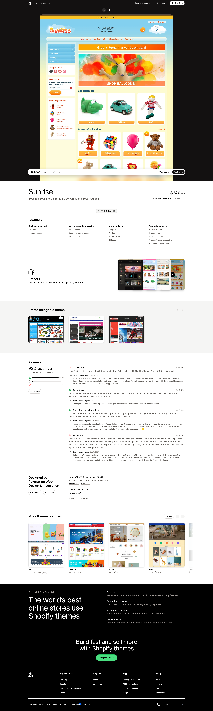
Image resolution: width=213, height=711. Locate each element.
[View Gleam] (130, 274)
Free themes (96, 684)
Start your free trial (107, 657)
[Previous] (177, 310)
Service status (160, 693)
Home (62, 693)
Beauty (63, 684)
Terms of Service (35, 704)
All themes (49, 492)
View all (169, 516)
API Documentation (131, 684)
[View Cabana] (158, 274)
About (157, 680)
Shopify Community (131, 688)
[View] (46, 330)
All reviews (35, 391)
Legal (156, 688)
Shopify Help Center (131, 680)
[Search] (157, 3)
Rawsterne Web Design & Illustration (170, 198)
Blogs (125, 693)
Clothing (63, 680)
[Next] (183, 310)
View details (74, 483)
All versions (85, 483)
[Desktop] (104, 10)
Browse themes (141, 3)
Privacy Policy (51, 704)
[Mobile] (109, 10)
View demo (164, 172)
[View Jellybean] (144, 274)
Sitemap (87, 704)
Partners (158, 684)
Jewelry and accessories (70, 688)
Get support (35, 492)
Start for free (177, 3)
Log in (164, 3)
